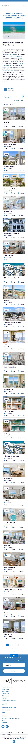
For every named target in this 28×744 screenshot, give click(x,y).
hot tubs (8, 67)
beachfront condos (12, 54)
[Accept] (14, 741)
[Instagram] (7, 726)
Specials (4, 704)
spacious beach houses (14, 56)
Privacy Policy (20, 738)
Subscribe (14, 671)
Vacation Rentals (7, 687)
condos (19, 63)
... (23, 645)
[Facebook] (2, 726)
